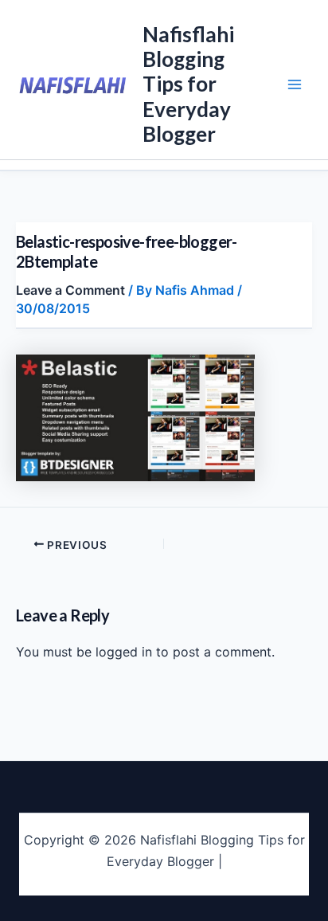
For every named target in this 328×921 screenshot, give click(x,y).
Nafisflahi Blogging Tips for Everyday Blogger (188, 84)
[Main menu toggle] (294, 84)
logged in (124, 652)
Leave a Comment (70, 290)
